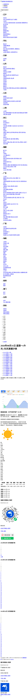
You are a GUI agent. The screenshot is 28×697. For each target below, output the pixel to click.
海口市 (5, 244)
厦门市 (5, 150)
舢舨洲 (5, 178)
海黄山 (5, 132)
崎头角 (14, 132)
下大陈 (13, 125)
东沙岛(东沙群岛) (7, 220)
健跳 (10, 125)
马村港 (5, 259)
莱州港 (5, 88)
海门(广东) (15, 204)
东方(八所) (5, 266)
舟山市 (5, 140)
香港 (4, 284)
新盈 (4, 262)
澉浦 (4, 129)
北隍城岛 (22, 88)
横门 (4, 200)
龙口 (8, 88)
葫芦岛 (5, 37)
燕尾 (8, 104)
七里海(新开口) (14, 52)
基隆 (7, 302)
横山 (14, 194)
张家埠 (13, 75)
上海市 (5, 111)
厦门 (4, 152)
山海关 (5, 52)
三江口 (5, 169)
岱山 (19, 142)
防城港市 (5, 233)
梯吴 (10, 169)
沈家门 (25, 142)
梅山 (17, 132)
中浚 (13, 112)
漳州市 (5, 160)
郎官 (24, 165)
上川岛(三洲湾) (9, 210)
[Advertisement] (14, 384)
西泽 (20, 132)
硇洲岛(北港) (11, 197)
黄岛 (10, 68)
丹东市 (5, 17)
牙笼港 (5, 243)
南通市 (5, 96)
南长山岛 (14, 88)
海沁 (14, 178)
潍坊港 (5, 84)
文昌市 (5, 248)
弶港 (19, 101)
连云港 (5, 104)
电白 (4, 217)
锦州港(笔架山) (6, 34)
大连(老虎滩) (18, 22)
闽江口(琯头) (10, 166)
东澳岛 (20, 192)
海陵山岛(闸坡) (9, 189)
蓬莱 (10, 88)
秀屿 (8, 169)
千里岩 (5, 89)
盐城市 (5, 99)
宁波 (4, 125)
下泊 (23, 197)
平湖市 (5, 134)
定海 (4, 143)
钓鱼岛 (5, 308)
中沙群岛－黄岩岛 (9, 274)
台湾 (4, 300)
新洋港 (13, 101)
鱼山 (25, 132)
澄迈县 (5, 257)
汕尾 (7, 207)
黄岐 (9, 165)
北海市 (5, 226)
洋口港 (5, 98)
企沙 (8, 235)
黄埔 (17, 178)
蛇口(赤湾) (13, 181)
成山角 (7, 75)
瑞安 (14, 138)
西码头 (21, 142)
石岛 (10, 75)
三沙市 (5, 270)
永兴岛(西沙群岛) (7, 272)
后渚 (7, 158)
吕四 (8, 98)
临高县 (5, 261)
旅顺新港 (24, 22)
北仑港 (11, 132)
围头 (18, 158)
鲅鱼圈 (5, 30)
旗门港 (7, 125)
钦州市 (5, 230)
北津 (4, 189)
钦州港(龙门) (6, 231)
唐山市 (5, 44)
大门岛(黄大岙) (6, 138)
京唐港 (5, 45)
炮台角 (11, 235)
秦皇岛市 (5, 50)
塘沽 (4, 60)
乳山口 (16, 75)
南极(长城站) (6, 312)
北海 (4, 228)
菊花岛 (8, 37)
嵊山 (11, 142)
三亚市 (5, 241)
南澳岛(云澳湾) (6, 204)
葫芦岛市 (5, 35)
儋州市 (5, 254)
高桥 (16, 112)
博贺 (7, 217)
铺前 (4, 249)
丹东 (4, 19)
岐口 (4, 48)
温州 (12, 138)
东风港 (5, 81)
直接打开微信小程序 (5, 694)
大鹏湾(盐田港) (6, 181)
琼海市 (5, 251)
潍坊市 (5, 83)
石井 (20, 158)
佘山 (4, 112)
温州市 (5, 137)
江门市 (5, 208)
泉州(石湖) (10, 158)
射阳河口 (9, 101)
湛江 (16, 197)
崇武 (4, 158)
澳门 (4, 292)
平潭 (15, 166)
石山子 (12, 19)
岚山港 (12, 78)
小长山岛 (5, 22)
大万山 (23, 192)
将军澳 (5, 161)
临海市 (5, 121)
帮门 (9, 155)
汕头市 (5, 202)
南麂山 (17, 138)
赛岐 (7, 155)
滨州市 (5, 80)
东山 (10, 161)
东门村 (19, 125)
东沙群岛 (5, 218)
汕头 (12, 204)
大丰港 (16, 101)
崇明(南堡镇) (9, 112)
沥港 (7, 143)
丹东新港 (8, 19)
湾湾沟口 (5, 71)
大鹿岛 (15, 19)
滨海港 (5, 101)
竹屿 (21, 165)
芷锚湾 (15, 37)
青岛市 (5, 67)
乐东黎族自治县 (7, 267)
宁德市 (5, 153)
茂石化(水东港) (14, 217)
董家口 (13, 68)
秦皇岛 (8, 52)
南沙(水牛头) (10, 178)
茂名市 (5, 215)
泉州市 (5, 156)
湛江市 (5, 195)
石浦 (22, 132)
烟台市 (5, 86)
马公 (4, 302)
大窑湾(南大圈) (11, 22)
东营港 (9, 71)
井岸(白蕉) (17, 194)
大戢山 (8, 142)
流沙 (20, 197)
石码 (8, 161)
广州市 (5, 176)
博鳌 (4, 253)
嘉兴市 (5, 127)
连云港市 (5, 102)
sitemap (12, 659)
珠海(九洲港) (15, 192)
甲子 (4, 207)
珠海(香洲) (9, 192)
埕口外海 (8, 48)
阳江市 (5, 187)
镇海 (8, 132)
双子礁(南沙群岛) (16, 272)
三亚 (8, 243)
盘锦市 (5, 26)
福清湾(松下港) (16, 165)
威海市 (5, 73)
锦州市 (5, 32)
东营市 (5, 70)
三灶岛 (7, 194)
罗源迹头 (5, 165)
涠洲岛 (7, 228)
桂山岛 (5, 192)
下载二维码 (3, 531)
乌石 (7, 197)
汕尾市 (5, 205)
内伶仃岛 (18, 181)
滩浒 (14, 142)
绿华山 (5, 142)
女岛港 (7, 68)
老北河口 (5, 27)
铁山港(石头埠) (12, 228)
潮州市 (5, 212)
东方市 (5, 264)
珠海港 (11, 194)
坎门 (22, 125)
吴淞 (18, 112)
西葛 (9, 217)
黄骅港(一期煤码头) (15, 48)
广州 (19, 178)
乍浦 (4, 135)
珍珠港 (14, 235)
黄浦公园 (21, 112)
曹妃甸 (8, 45)
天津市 (5, 58)
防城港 (5, 235)
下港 (4, 197)
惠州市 (5, 184)
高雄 (9, 302)
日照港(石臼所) (6, 78)
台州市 (5, 124)
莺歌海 (5, 269)
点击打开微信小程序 (5, 528)
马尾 (11, 165)
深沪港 (15, 158)
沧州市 (5, 47)
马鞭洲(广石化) (6, 186)
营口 (8, 30)
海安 (18, 197)
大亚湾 (16, 186)
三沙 (4, 155)
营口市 (5, 29)
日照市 (5, 76)
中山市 (5, 199)
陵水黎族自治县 (7, 275)
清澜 (7, 249)
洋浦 (4, 256)
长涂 (16, 142)
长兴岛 (6, 24)
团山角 (12, 37)
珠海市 (5, 191)
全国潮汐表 (6, 4)
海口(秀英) (5, 246)
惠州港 (12, 186)
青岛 (4, 68)
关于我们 (5, 7)
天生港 (11, 98)
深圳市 (5, 179)
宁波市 (5, 130)
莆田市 (5, 168)
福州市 (5, 163)
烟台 (25, 88)
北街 (4, 210)
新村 (4, 277)
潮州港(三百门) (6, 213)
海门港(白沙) (6, 122)
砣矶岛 (18, 88)
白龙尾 (18, 235)
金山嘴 (9, 114)
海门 (16, 125)
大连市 (5, 21)
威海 (4, 75)
